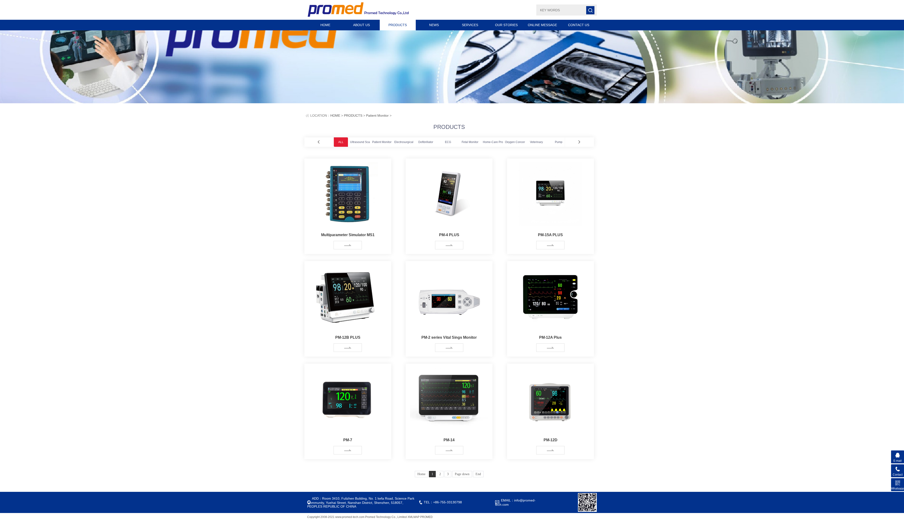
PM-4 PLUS (449, 235)
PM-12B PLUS (347, 337)
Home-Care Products (496, 142)
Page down (462, 474)
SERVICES (470, 25)
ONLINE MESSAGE (542, 25)
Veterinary (536, 142)
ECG (448, 142)
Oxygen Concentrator (518, 142)
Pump (558, 142)
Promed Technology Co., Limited (386, 517)
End (478, 474)
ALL (340, 142)
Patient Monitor (377, 115)
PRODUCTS (397, 25)
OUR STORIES (506, 25)
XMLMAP (414, 517)
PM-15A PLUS (550, 235)
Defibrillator (425, 142)
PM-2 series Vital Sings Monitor (449, 337)
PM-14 (449, 440)
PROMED (426, 517)
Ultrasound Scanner (363, 142)
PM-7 (347, 440)
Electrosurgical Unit (406, 142)
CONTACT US (578, 25)
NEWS (434, 25)
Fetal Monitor (470, 142)
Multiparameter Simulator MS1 (348, 235)
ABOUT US (361, 25)
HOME (325, 25)
